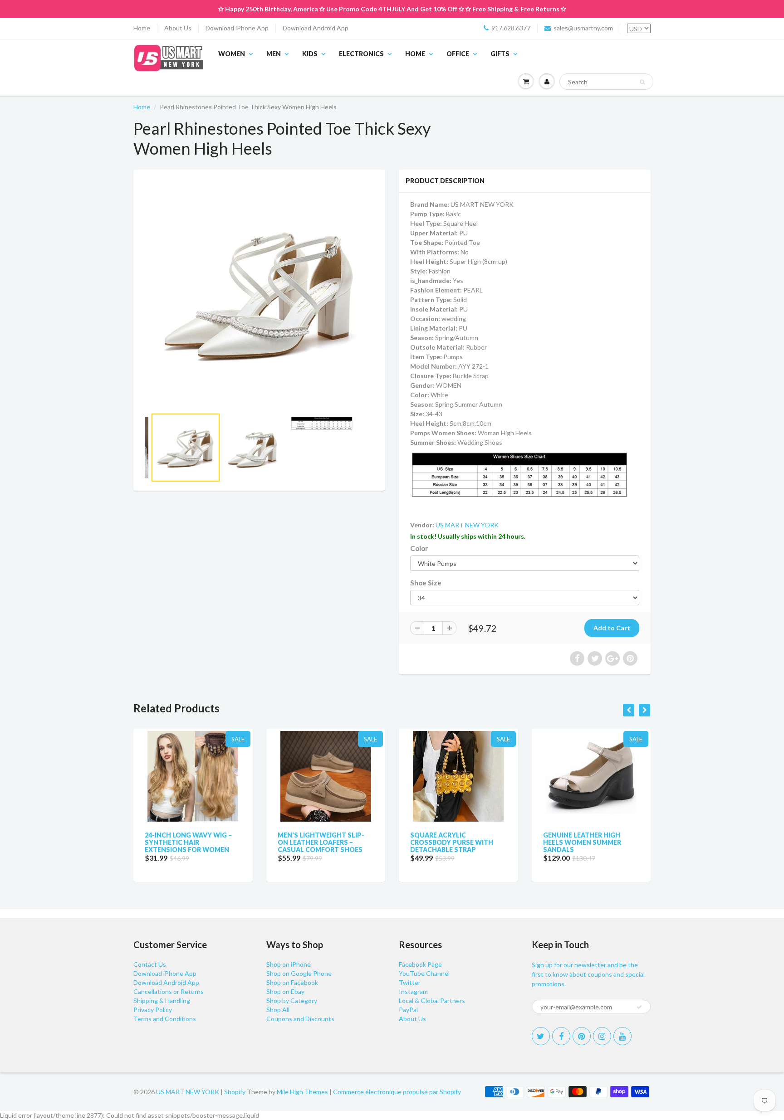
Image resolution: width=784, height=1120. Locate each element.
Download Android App (315, 28)
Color (419, 548)
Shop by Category (291, 1000)
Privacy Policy (152, 1009)
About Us (177, 28)
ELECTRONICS (361, 54)
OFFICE (457, 54)
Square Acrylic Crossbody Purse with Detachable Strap (451, 842)
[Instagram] (602, 1036)
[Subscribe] (639, 1007)
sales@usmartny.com (583, 28)
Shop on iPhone (288, 964)
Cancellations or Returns (168, 991)
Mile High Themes (302, 1092)
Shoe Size (425, 583)
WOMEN (231, 54)
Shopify (234, 1092)
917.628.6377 (510, 28)
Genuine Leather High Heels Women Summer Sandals (582, 842)
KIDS (310, 54)
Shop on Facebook (292, 982)
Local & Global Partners (432, 1000)
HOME (415, 54)
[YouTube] (622, 1036)
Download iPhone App (237, 28)
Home (141, 28)
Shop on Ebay (285, 991)
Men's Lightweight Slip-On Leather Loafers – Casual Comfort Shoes (321, 842)
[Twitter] (541, 1036)
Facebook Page (420, 964)
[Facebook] (561, 1036)
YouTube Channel (424, 973)
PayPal (408, 1009)
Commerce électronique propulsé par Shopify (397, 1092)
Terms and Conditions (164, 1019)
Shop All (277, 1009)
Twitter (410, 982)
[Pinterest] (582, 1036)
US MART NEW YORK (467, 525)
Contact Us (149, 964)
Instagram (413, 991)
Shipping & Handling (161, 1000)
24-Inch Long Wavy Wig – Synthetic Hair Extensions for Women (188, 842)
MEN (273, 54)
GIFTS (500, 54)
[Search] (642, 82)
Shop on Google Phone (299, 973)
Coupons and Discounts (300, 1019)
